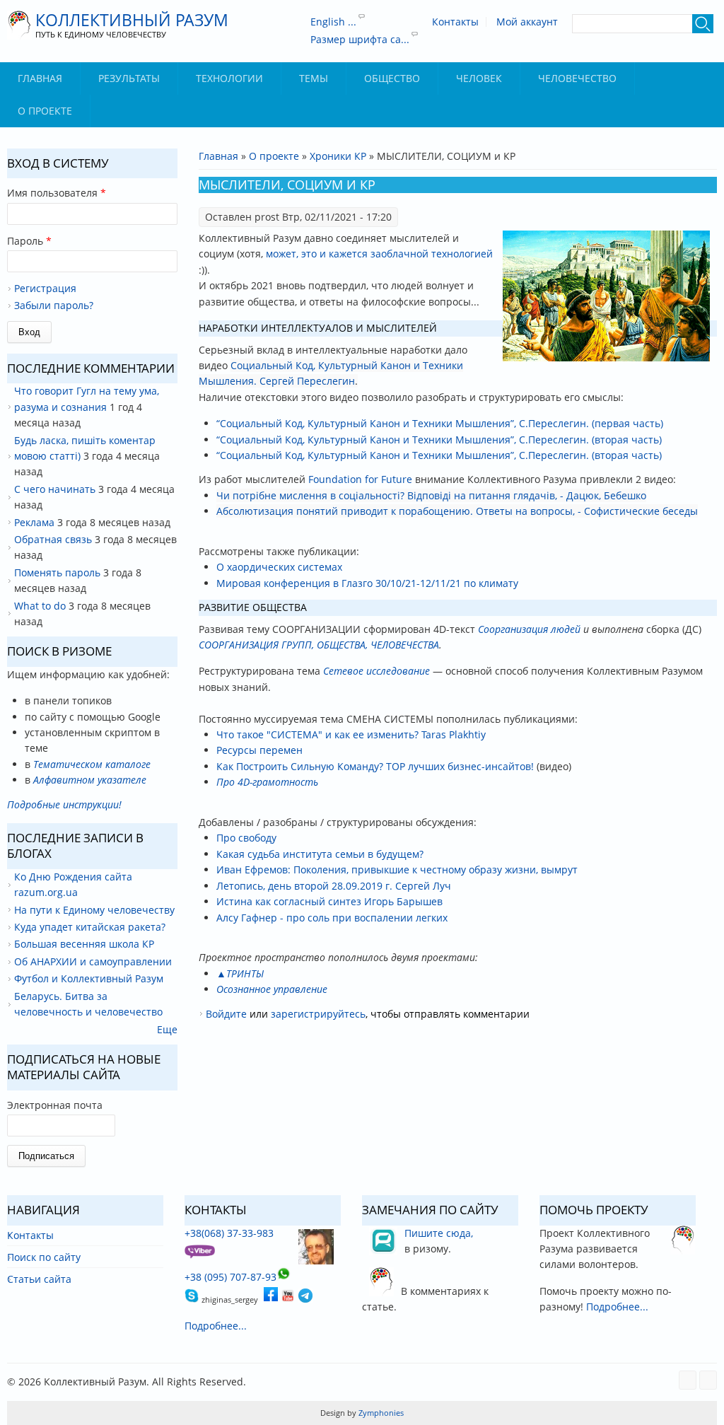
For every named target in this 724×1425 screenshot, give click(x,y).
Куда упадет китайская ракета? (89, 926)
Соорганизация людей (529, 629)
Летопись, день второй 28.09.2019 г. (304, 885)
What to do (40, 605)
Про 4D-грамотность (267, 782)
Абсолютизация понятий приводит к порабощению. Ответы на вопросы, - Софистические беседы (457, 511)
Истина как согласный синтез (288, 901)
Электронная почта (55, 1105)
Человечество (577, 78)
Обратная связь (53, 539)
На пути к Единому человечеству (94, 910)
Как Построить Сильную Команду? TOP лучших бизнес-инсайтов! (375, 766)
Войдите (226, 1013)
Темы (313, 78)
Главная (40, 78)
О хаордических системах (279, 567)
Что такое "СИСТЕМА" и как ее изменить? (317, 734)
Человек (479, 78)
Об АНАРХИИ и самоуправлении (93, 961)
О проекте (45, 110)
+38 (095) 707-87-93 (230, 1277)
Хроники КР (338, 156)
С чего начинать (54, 489)
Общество (392, 78)
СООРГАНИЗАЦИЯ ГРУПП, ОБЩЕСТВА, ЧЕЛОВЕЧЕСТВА (319, 644)
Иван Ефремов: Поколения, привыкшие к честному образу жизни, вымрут (397, 869)
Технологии (229, 78)
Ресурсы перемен (259, 750)
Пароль (29, 241)
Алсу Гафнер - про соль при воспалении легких (332, 917)
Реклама (34, 522)
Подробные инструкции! (64, 804)
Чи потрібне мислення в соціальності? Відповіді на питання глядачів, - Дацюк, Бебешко (431, 495)
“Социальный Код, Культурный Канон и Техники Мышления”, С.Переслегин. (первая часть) (439, 423)
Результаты (129, 78)
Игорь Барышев (403, 901)
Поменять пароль (57, 572)
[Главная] (19, 25)
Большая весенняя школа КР (84, 943)
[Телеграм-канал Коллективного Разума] (305, 1298)
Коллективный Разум (131, 19)
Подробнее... (216, 1325)
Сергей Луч (423, 885)
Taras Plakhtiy (453, 734)
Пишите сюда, (438, 1233)
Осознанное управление (271, 989)
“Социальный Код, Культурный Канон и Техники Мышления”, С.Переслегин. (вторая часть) (439, 439)
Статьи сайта (39, 1279)
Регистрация (45, 288)
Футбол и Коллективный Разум (88, 978)
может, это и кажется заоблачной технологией (379, 253)
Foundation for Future (360, 479)
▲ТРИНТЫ (240, 973)
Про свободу (246, 837)
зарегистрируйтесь (318, 1013)
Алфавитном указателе (89, 779)
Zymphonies (380, 1412)
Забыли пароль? (53, 305)
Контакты (455, 22)
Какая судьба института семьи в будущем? (320, 854)
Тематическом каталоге (92, 764)
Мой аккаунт (527, 22)
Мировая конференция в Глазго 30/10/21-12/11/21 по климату (367, 583)
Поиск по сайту (44, 1257)
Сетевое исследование (376, 670)
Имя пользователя (56, 192)
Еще (167, 1029)
